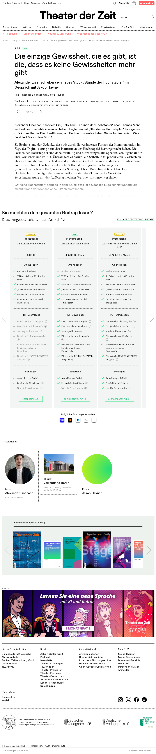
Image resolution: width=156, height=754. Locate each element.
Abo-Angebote (10, 657)
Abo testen (146, 3)
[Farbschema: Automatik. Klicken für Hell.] (114, 3)
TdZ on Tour (47, 666)
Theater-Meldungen (51, 663)
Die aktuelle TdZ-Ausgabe (16, 654)
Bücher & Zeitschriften (14, 649)
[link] (16, 3)
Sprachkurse (47, 685)
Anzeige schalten (89, 654)
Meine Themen (126, 654)
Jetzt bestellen (31, 399)
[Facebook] (136, 699)
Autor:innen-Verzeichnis (54, 679)
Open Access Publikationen (95, 666)
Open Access (9, 663)
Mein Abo (123, 663)
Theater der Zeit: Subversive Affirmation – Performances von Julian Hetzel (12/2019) (82, 101)
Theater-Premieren (51, 670)
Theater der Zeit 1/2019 (33, 40)
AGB (47, 746)
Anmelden (124, 670)
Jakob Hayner (56, 94)
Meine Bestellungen (129, 657)
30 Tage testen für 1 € (75, 399)
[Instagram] (120, 699)
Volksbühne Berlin (56, 105)
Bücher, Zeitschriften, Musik (18, 660)
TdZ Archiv (8, 666)
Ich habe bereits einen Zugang (135, 219)
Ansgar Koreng (54, 487)
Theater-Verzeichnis (52, 676)
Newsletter (46, 660)
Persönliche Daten (129, 666)
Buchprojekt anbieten (91, 657)
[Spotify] (144, 699)
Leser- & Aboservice (52, 682)
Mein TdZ (123, 649)
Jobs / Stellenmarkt (51, 654)
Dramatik (37, 105)
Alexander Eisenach (31, 94)
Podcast (45, 657)
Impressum (37, 746)
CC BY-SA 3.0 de (53, 490)
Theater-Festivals (50, 673)
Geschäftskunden (88, 649)
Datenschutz (58, 746)
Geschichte (8, 697)
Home (5, 40)
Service (44, 649)
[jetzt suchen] (152, 16)
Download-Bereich (129, 660)
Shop (15, 40)
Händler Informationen (92, 663)
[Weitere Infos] (46, 321)
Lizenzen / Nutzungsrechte (95, 660)
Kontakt (6, 700)
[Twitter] (128, 699)
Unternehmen (9, 692)
